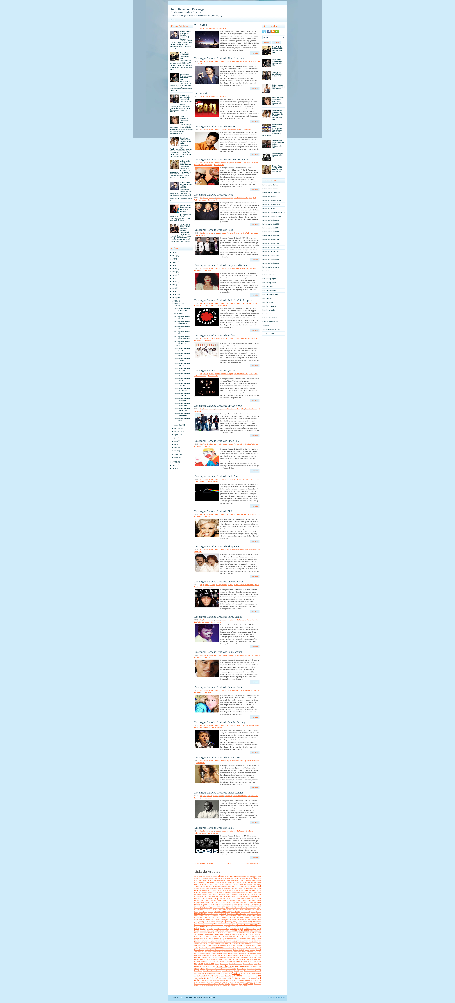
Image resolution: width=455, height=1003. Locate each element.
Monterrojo (249, 952)
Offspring (254, 955)
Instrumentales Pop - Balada (272, 200)
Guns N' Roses (205, 919)
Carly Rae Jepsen (252, 894)
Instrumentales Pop (269, 197)
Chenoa (232, 896)
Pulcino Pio (253, 961)
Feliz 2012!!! (178, 305)
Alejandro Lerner (247, 878)
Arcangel (253, 884)
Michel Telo (211, 952)
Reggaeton (246, 163)
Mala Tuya (236, 946)
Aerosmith (225, 876)
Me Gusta (241, 950)
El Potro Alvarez (221, 910)
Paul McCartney (254, 725)
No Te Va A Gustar (227, 955)
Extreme (258, 912)
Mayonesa (229, 950)
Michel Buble (203, 952)
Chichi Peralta (240, 896)
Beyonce (252, 888)
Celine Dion (215, 896)
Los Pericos (204, 942)
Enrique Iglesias (233, 912)
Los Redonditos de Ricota (240, 942)
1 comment (199, 63)
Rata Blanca (224, 964)
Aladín (196, 878)
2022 (174, 265)
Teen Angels (222, 978)
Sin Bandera (208, 976)
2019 (174, 275)
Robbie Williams (210, 969)
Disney (249, 904)
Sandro (224, 971)
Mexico (236, 233)
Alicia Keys (247, 880)
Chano (220, 896)
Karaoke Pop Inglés (240, 514)
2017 (174, 281)
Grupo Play (252, 917)
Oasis (251, 831)
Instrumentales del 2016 (270, 247)
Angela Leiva (227, 884)
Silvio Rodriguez (252, 973)
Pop (235, 61)
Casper (201, 896)
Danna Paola (239, 902)
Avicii (204, 886)
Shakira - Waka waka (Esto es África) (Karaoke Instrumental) (185, 163)
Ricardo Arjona (242, 61)
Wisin (240, 984)
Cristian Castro (199, 900)
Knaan (208, 931)
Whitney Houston (219, 984)
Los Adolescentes (213, 938)
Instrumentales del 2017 (270, 251)
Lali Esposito (225, 934)
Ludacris (241, 943)
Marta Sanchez (199, 950)
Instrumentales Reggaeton (271, 204)
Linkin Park (247, 936)
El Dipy (259, 908)
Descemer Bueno (229, 904)
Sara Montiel (229, 971)
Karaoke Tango (267, 302)
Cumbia (212, 338)
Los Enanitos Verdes (226, 940)
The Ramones (252, 978)
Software (238, 976)
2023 (174, 262)
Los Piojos (211, 942)
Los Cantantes (206, 940)
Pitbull (218, 961)
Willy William (234, 984)
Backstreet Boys (252, 886)
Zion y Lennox (243, 986)
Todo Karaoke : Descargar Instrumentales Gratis (188, 11)
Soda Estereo (221, 976)
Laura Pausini (222, 936)
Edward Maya (221, 908)
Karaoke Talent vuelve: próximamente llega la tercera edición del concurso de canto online (272, 130)
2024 (174, 259)
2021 (174, 269)
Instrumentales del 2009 (270, 220)
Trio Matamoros (239, 980)
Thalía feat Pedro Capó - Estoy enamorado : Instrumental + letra (278, 101)
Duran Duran (255, 906)
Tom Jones (213, 980)
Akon (259, 876)
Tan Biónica (205, 978)
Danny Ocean (248, 902)
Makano (220, 946)
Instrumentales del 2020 (270, 263)
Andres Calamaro (200, 884)
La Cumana (197, 932)
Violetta (248, 982)
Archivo (276, 42)
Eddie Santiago (205, 908)
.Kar (201, 61)
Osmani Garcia (221, 957)
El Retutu (240, 910)
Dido (236, 904)
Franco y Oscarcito (252, 914)
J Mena (230, 921)
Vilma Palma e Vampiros (237, 982)
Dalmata (238, 900)
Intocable (212, 921)
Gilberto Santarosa (247, 915)
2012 (174, 298)
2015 (174, 288)
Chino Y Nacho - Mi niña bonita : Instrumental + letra (185, 55)
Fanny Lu (208, 914)
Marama (208, 948)
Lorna (256, 936)
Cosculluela (254, 898)
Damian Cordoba (256, 900)
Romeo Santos (241, 969)
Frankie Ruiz (202, 915)
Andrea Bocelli (256, 882)
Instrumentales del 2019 (270, 259)
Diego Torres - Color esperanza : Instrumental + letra (186, 76)
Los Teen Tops (204, 943)
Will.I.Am (227, 984)
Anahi (250, 882)
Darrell (254, 902)
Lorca (252, 936)
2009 (174, 465)
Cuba (204, 796)
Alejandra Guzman (220, 878)
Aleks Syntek (202, 880)
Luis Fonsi (198, 945)
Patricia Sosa (238, 761)
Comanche (248, 898)
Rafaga (247, 338)
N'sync (254, 952)
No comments (221, 28)
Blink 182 (209, 890)
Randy (217, 964)
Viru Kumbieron (256, 982)
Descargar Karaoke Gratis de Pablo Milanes (182, 414)
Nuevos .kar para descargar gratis (185, 206)
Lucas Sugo (228, 943)
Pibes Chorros (249, 585)
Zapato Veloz (234, 986)
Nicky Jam (205, 955)
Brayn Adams (234, 890)
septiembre (178, 431)
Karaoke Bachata (268, 271)
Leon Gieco (239, 936)
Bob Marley (216, 890)
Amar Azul (219, 882)
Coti (259, 898)
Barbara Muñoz (216, 888)
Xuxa (200, 986)
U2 (251, 980)
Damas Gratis (245, 900)
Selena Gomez (207, 973)
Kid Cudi (196, 931)
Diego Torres (242, 904)
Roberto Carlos (220, 969)
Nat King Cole (198, 953)
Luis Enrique (248, 943)
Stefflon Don (254, 976)
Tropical (247, 980)
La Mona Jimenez (231, 932)
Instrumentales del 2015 (270, 243)
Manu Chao (202, 948)
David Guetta (211, 904)
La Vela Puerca (202, 934)
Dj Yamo (200, 906)
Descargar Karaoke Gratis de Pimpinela (182, 379)
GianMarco (228, 915)
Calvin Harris (238, 892)
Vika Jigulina (217, 982)
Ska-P (215, 976)
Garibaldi (221, 915)
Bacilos (234, 886)
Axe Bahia (209, 886)
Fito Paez (223, 914)
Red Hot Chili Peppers (235, 964)
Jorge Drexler (212, 925)
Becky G (229, 888)
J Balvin (225, 921)
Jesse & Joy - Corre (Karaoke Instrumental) (185, 97)
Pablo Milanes (242, 796)
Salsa (242, 409)
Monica (244, 952)
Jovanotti (226, 925)
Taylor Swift (214, 978)
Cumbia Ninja (209, 900)
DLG (215, 900)
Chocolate (202, 898)
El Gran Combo (198, 910)
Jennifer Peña (222, 923)
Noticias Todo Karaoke (207, 28)
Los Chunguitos (215, 940)
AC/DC (196, 876)
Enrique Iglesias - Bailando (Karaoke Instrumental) (278, 87)
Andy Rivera (210, 884)
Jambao (242, 921)
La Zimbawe (209, 934)
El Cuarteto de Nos (251, 908)
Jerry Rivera (231, 923)
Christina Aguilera (212, 898)
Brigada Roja (242, 890)
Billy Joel (258, 888)
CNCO (200, 892)
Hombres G (205, 921)
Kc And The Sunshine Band (221, 929)
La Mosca (240, 932)
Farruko (213, 914)
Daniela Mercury (220, 902)
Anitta (233, 884)
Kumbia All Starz (219, 931)
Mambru (248, 946)
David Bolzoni (203, 904)
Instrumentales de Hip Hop (271, 216)
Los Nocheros (253, 940)
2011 (174, 301)
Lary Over (251, 934)
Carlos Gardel (225, 894)
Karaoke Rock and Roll (241, 198)
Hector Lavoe (243, 919)
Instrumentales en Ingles (270, 267)
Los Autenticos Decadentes (227, 938)
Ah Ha (251, 876)
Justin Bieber (230, 927)
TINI (259, 976)
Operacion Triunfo (206, 957)
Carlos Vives (242, 894)
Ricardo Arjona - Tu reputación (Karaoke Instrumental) (185, 34)
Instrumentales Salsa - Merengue (273, 212)
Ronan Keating (251, 969)
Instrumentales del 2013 (270, 236)
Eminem (210, 912)
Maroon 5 (258, 948)
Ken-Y (241, 929)
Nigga (212, 955)
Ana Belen (236, 882)
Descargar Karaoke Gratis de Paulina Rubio (182, 399)
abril (175, 448)
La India (211, 932)
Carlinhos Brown (206, 894)
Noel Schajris (238, 955)
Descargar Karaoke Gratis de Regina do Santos (182, 337)
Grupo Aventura (236, 917)
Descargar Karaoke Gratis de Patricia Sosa (182, 409)
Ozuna (229, 957)
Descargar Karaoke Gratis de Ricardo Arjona (182, 309)
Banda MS (209, 888)
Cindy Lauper (222, 898)
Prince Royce (237, 961)
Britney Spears (251, 890)
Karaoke (217, 61)
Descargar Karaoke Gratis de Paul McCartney (182, 404)
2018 (174, 278)
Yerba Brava (219, 986)
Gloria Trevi (220, 917)
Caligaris (225, 892)
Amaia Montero (210, 882)
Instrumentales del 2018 (270, 255)
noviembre (178, 425)
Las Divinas (257, 934)
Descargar (206, 61)
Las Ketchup (198, 936)
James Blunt (249, 921)
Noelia (246, 955)
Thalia (229, 978)
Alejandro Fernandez (234, 878)
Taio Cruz (197, 978)
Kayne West (210, 929)
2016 (174, 285)
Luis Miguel (207, 946)
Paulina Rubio (244, 690)
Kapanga (245, 927)
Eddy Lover (213, 908)
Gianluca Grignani (236, 915)
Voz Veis (197, 984)
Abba (200, 876)
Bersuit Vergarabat (244, 888)
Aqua (244, 884)
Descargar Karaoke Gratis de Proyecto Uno (182, 359)
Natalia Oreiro (206, 953)
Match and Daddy (220, 950)
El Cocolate (242, 908)
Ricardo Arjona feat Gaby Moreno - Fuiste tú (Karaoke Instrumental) (186, 186)
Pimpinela (237, 549)
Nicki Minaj (197, 955)
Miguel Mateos (219, 952)
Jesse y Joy (240, 923)
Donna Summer (227, 906)
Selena (199, 973)
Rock (254, 198)
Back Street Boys (242, 886)
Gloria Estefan (202, 917)
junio (176, 441)
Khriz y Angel (257, 929)
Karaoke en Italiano (268, 314)
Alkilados (253, 880)
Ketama (250, 929)
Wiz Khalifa (257, 984)
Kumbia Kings (229, 931)
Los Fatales (236, 940)
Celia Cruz (207, 896)
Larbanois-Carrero (243, 934)
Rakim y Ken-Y (209, 964)
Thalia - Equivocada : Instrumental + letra (184, 119)
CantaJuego (197, 894)
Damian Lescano (199, 902)
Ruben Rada (207, 971)
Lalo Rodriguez (233, 934)
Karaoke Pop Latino (227, 61)
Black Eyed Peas (200, 890)
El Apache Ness (230, 908)
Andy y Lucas (218, 884)
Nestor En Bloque (256, 953)
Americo (230, 882)
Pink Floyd (252, 479)
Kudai (212, 931)
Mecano (247, 950)
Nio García (217, 955)
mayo (176, 444)
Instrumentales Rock (269, 208)
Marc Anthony (217, 948)
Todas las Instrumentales (271, 329)
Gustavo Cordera (224, 919)
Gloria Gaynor (212, 917)
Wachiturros (204, 984)
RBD (195, 964)
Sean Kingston (238, 971)
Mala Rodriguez (227, 946)
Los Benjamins (239, 938)
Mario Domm (241, 948)
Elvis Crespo (203, 912)
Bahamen (202, 888)
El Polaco (213, 910)
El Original (207, 910)
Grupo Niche (245, 917)
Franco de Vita (241, 914)
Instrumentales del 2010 (270, 224)
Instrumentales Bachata (270, 185)
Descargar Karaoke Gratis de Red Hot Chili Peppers (182, 343)
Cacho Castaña (207, 892)
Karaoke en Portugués (270, 318)
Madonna (214, 946)
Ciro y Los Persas (232, 898)
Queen (251, 374)
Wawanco (211, 984)
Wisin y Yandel (248, 984)
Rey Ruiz (224, 130)
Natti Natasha (227, 953)
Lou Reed (217, 943)
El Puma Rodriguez (232, 910)
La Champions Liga (255, 931)
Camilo (250, 892)
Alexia (234, 880)
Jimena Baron (250, 923)
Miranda (234, 952)
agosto (176, 435)
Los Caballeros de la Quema (252, 938)
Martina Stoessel (210, 950)
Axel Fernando (218, 886)
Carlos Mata (233, 894)
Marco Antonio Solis (229, 948)
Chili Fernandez (250, 896)
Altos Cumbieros (199, 882)
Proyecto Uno (235, 409)
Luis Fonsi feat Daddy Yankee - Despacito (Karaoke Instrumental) (185, 228)
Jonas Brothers (203, 925)
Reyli (214, 966)
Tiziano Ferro (205, 980)
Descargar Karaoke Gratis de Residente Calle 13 (182, 322)
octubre (177, 428)
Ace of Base (213, 876)
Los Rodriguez (253, 942)
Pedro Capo (245, 959)
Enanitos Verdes (220, 912)
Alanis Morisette (203, 878)
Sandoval (218, 971)
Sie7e (244, 973)
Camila (244, 892)
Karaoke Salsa (225, 409)
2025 (174, 256)
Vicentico (201, 982)
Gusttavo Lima (234, 919)
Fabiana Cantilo (199, 914)
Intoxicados (219, 921)
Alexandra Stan (218, 880)
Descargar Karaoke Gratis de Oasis (214, 828)
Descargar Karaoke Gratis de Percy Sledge (182, 389)
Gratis (212, 61)
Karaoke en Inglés (227, 198)
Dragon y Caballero (237, 906)
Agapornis (233, 876)
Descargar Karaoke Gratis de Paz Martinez (182, 394)
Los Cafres (197, 940)
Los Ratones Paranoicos (223, 942)
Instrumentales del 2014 (270, 240)
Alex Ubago (210, 880)
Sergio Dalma (220, 973)
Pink (248, 514)
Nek (233, 953)
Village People (225, 982)
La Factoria (205, 932)
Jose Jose (219, 925)
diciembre (177, 303)
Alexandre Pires (227, 880)
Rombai (233, 969)
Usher (254, 980)
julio (175, 438)
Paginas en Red (280, 997)
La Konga (218, 932)
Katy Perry (203, 929)
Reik (244, 233)
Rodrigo (228, 969)
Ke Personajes (234, 929)
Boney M (227, 890)
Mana (254, 945)
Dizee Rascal (255, 904)
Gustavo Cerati (215, 919)
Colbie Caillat (240, 898)
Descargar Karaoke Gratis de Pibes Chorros (182, 384)
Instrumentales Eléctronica (271, 193)
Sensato (214, 973)
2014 (174, 291)
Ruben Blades (198, 971)
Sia (241, 973)
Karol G (196, 929)
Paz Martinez (245, 655)
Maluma (242, 945)
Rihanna (202, 969)
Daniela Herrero (210, 902)
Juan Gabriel (240, 925)
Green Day (227, 917)
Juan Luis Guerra (251, 925)
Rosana (258, 969)
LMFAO (235, 931)
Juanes (202, 927)
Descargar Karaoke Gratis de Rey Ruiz (182, 317)
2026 (174, 252)
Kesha (246, 929)
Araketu (249, 884)
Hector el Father (251, 919)
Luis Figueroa (257, 943)
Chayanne (226, 896)
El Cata (237, 908)
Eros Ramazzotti (245, 912)
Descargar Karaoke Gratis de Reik (213, 230)
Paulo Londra (228, 959)
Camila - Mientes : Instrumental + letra (278, 155)
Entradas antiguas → (253, 863)
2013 (174, 294)
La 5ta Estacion (244, 931)
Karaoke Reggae (268, 286)
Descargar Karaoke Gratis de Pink (213, 511)
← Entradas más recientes (204, 863)
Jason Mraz (202, 923)
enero (176, 457)
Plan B (230, 961)
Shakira (236, 973)
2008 (174, 468)
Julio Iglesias (221, 927)
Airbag (255, 876)
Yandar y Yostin (206, 986)
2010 (174, 462)
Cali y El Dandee (217, 892)
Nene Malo (247, 953)
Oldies (249, 620)
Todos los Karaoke (254, 61)
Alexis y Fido (239, 880)
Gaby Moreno (214, 915)
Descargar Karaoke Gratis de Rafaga (182, 349)
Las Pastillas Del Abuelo (210, 936)
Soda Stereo (229, 976)
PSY (233, 957)
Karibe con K (252, 927)
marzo (176, 451)
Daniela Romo (230, 902)
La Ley (223, 932)
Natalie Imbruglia (217, 953)
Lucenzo (235, 943)
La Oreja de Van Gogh (251, 932)
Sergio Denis (228, 973)
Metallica (252, 950)
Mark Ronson (250, 948)
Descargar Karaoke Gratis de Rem (213, 195)
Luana (222, 943)
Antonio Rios (239, 884)
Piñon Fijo (244, 444)
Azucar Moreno (227, 886)
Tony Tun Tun (227, 980)
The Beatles (236, 978)
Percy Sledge (256, 620)
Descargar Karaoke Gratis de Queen (214, 370)
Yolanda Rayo (226, 986)
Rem (250, 198)
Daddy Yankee (223, 900)
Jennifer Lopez (211, 923)
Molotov (239, 952)
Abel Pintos (206, 876)
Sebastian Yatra (249, 971)
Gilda (255, 915)
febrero (177, 454)
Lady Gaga (217, 934)
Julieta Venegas (211, 927)
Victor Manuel (208, 982)
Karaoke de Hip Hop (269, 306)
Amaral (225, 882)
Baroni (224, 888)
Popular (267, 42)
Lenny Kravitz (231, 936)
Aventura (199, 886)
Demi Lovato (220, 904)
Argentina (206, 338)
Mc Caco (235, 950)
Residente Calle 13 (200, 966)
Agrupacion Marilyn (243, 876)
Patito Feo (257, 957)
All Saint (258, 880)
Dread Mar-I (247, 906)
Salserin (213, 971)
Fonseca (233, 914)
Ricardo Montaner (239, 966)
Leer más (255, 53)
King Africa (203, 931)
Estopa (253, 912)
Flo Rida (229, 914)
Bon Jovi (222, 890)
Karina (258, 927)
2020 (174, 272)
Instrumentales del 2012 (270, 232)
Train (233, 980)
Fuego (208, 915)
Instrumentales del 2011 (270, 228)
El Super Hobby (254, 910)
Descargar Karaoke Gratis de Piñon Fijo (182, 364)
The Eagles (244, 978)
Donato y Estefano (217, 906)
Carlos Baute (216, 894)
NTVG (259, 952)
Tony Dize (219, 980)
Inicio (172, 20)
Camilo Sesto (257, 892)
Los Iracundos (244, 940)
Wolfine (196, 986)
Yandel (213, 986)
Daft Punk (232, 900)
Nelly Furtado (239, 953)
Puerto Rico (238, 163)
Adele (220, 876)
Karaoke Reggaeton (227, 163)
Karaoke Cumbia (239, 338)
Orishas (214, 957)
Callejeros (231, 892)
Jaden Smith (236, 921)
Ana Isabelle (243, 882)
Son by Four (246, 976)
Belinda (234, 888)
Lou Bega (211, 943)
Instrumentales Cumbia (270, 189)
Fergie (218, 914)
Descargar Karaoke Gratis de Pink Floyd (182, 369)
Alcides (211, 878)
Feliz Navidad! (178, 313)
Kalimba (239, 927)
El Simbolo (247, 910)
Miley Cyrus (227, 952)
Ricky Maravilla (251, 966)
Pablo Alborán (240, 957)
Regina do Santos (243, 268)
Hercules (199, 921)
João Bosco (232, 925)
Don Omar (206, 906)
